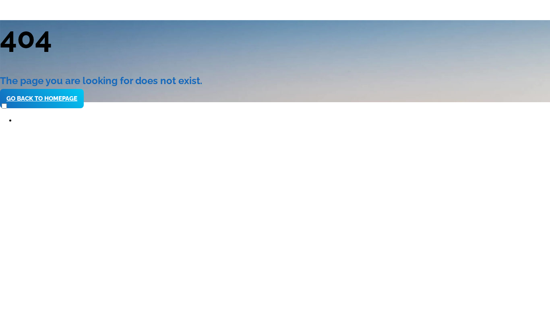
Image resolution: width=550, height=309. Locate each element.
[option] (283, 120)
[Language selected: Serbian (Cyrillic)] (275, 113)
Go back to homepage (41, 98)
